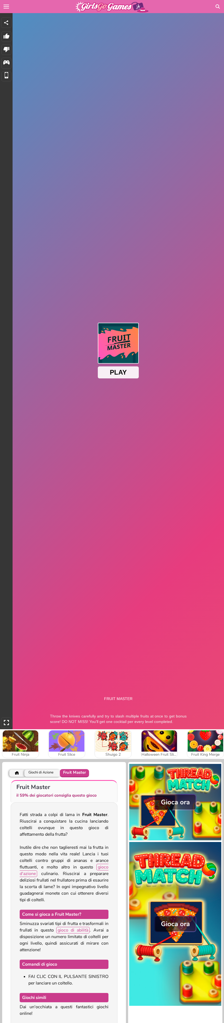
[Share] (6, 22)
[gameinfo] (6, 63)
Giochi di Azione (41, 772)
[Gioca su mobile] (6, 77)
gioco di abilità (73, 930)
